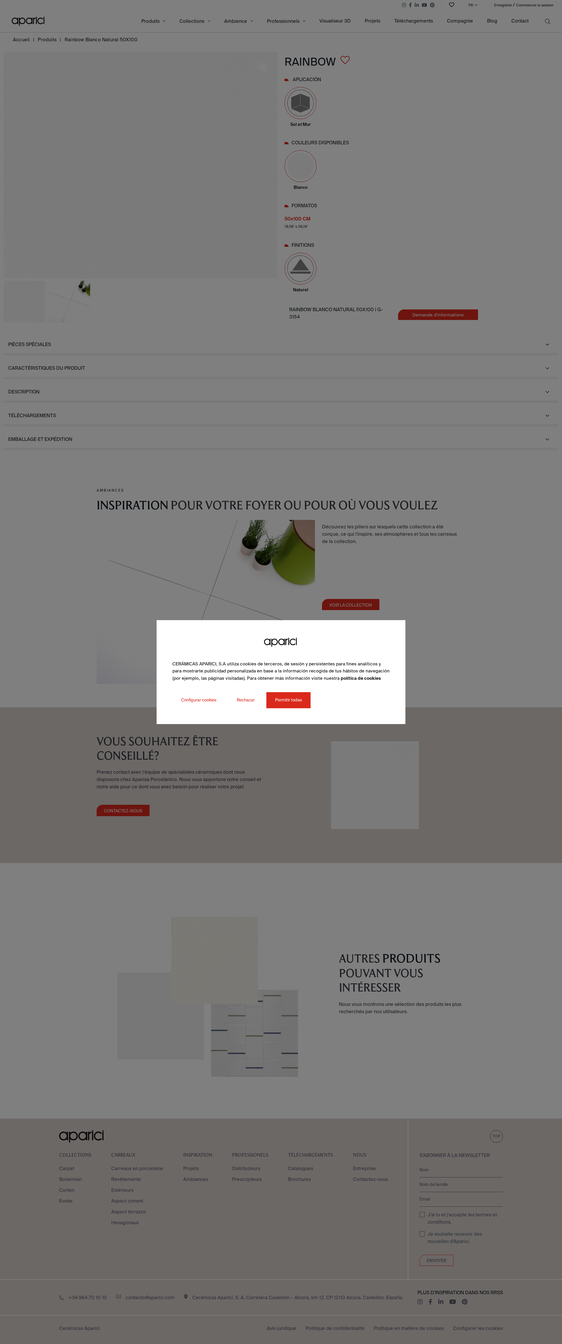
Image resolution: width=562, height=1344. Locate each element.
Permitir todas (288, 700)
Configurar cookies (198, 700)
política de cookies (361, 678)
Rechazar (246, 700)
